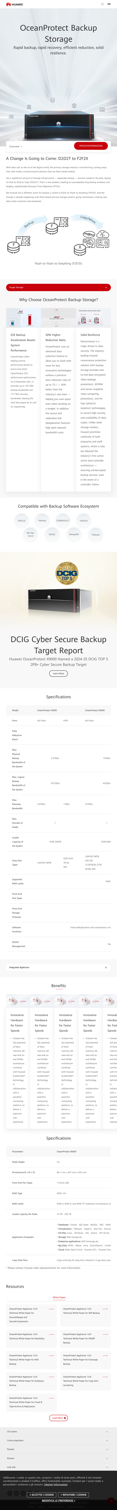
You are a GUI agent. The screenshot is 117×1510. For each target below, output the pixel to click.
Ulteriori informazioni (55, 1484)
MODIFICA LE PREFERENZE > (58, 1500)
